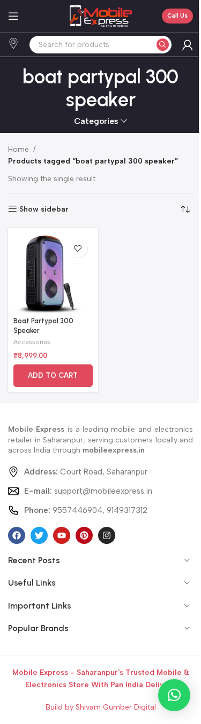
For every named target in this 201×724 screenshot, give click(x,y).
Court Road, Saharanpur (85, 472)
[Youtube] (61, 535)
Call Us (177, 15)
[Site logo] (101, 15)
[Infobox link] (13, 44)
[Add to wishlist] (78, 248)
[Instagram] (106, 535)
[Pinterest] (84, 535)
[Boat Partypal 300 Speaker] (53, 273)
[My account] (187, 45)
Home (18, 149)
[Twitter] (39, 535)
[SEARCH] (163, 44)
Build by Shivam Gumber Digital (101, 707)
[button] (53, 375)
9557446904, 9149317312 (85, 510)
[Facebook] (16, 535)
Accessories (31, 342)
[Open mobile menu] (13, 16)
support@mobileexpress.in (88, 491)
